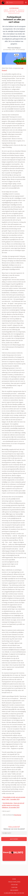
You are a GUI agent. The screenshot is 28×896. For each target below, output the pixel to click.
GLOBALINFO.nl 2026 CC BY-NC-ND (14, 893)
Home (14, 879)
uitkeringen (20, 11)
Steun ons (14, 884)
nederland (13, 10)
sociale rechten (9, 11)
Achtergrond (14, 8)
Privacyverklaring (14, 882)
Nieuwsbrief (14, 890)
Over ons (14, 887)
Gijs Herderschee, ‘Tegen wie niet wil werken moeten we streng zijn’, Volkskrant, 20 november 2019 (13, 805)
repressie (21, 10)
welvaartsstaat (14, 13)
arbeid (6, 10)
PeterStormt (17, 815)
